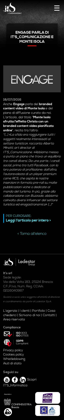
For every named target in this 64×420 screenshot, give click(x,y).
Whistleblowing (14, 359)
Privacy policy (13, 350)
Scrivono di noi (29, 315)
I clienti (25, 311)
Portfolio (38, 311)
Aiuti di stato (12, 363)
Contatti (49, 315)
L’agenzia (10, 311)
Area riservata (14, 319)
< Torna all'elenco (32, 233)
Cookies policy (13, 355)
